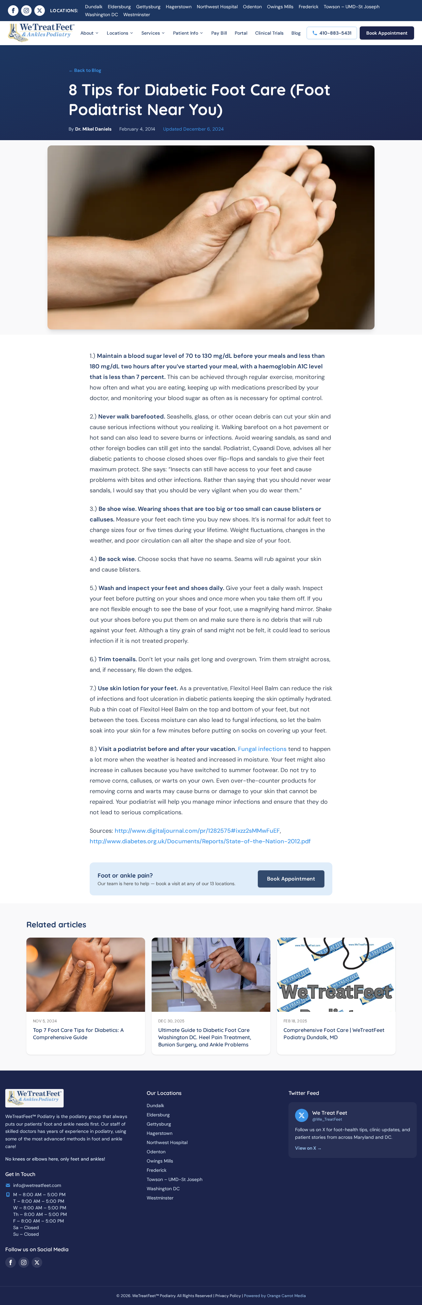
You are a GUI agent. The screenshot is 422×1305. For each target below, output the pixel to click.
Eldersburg (119, 7)
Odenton (252, 7)
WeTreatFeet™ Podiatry (153, 1295)
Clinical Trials (269, 33)
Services (150, 33)
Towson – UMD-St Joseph (351, 7)
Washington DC (101, 14)
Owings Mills (280, 7)
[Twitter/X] (39, 10)
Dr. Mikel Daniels (93, 129)
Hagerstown (179, 7)
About (87, 33)
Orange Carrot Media (286, 1295)
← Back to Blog (85, 70)
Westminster (136, 14)
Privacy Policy (228, 1295)
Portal (241, 33)
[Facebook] (13, 10)
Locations (117, 33)
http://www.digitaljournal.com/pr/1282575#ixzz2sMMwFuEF (197, 831)
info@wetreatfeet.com (37, 1185)
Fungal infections (262, 749)
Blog (296, 33)
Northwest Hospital (217, 7)
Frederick (308, 7)
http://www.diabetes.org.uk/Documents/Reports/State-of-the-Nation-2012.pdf (200, 841)
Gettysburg (148, 7)
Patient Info (185, 33)
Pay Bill (219, 33)
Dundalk (94, 7)
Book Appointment (386, 33)
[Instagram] (26, 10)
